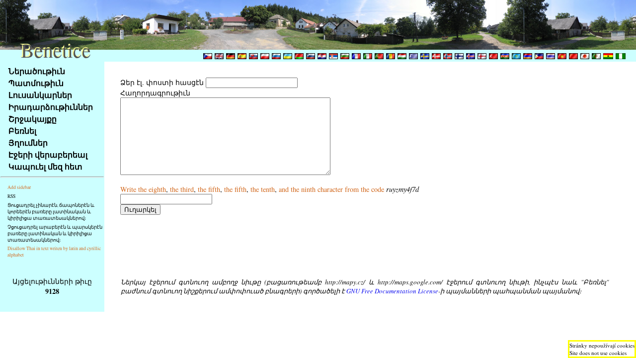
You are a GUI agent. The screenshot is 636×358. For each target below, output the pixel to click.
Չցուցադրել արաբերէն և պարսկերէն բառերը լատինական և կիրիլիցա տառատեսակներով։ (54, 233)
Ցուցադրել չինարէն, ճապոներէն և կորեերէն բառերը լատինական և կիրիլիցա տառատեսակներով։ (50, 211)
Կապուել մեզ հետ (45, 166)
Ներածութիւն (36, 71)
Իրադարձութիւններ (50, 106)
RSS (11, 196)
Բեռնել (22, 130)
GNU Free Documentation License (392, 290)
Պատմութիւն (36, 83)
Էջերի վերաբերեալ (47, 154)
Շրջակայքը (32, 118)
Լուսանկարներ (40, 94)
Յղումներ (28, 142)
